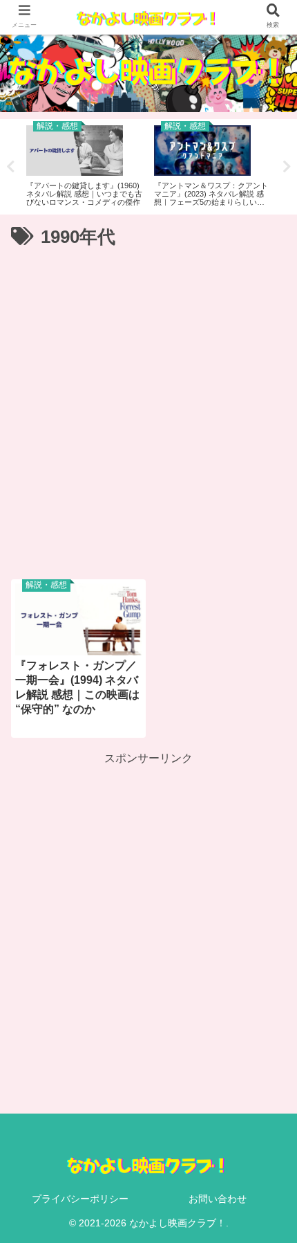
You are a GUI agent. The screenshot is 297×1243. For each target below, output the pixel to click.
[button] (265, 1137)
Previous (10, 167)
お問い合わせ (218, 1198)
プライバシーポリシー (80, 1198)
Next (287, 167)
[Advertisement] (148, 408)
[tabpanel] (84, 164)
